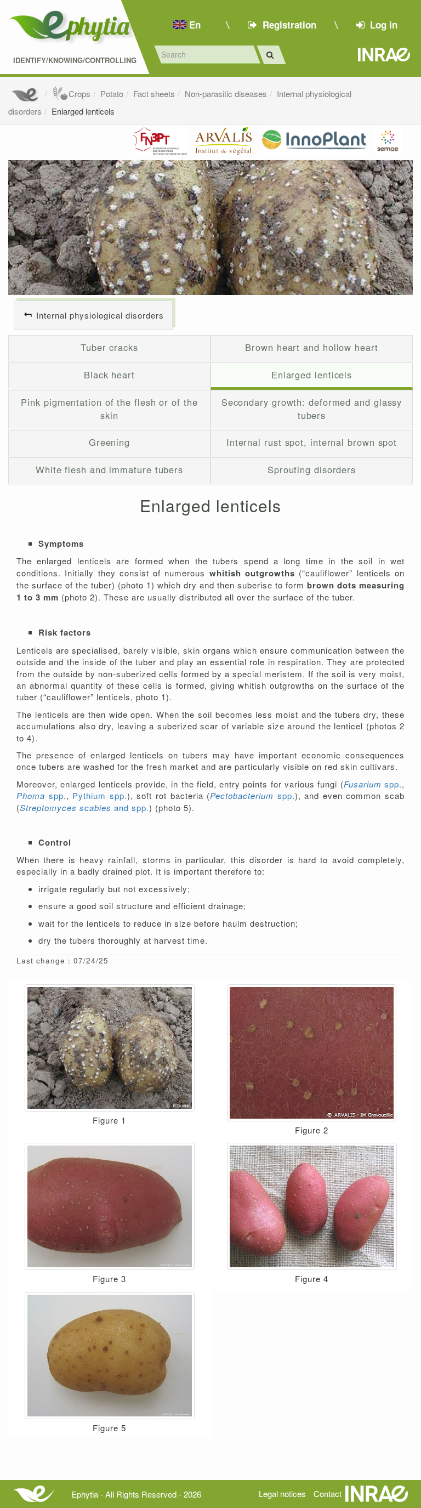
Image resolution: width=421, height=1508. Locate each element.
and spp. (84, 807)
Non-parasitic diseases (226, 93)
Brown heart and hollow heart (311, 347)
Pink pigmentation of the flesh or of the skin (109, 408)
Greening (109, 442)
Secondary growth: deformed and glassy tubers (311, 408)
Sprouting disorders (312, 469)
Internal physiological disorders (100, 315)
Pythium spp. (99, 795)
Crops (79, 93)
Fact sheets (154, 93)
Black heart (109, 374)
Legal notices (282, 1493)
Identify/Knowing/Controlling (74, 60)
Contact (328, 1493)
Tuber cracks (109, 347)
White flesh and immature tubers (109, 469)
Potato (111, 93)
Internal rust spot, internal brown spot (311, 442)
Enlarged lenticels (83, 111)
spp (371, 784)
